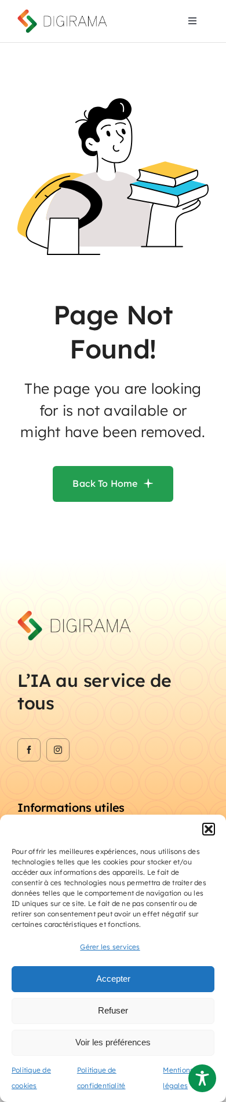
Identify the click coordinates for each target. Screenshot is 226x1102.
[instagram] (58, 749)
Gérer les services (110, 946)
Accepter (113, 978)
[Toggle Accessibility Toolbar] (202, 1078)
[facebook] (29, 749)
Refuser (113, 1010)
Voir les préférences (113, 1042)
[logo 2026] (63, 14)
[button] (208, 829)
